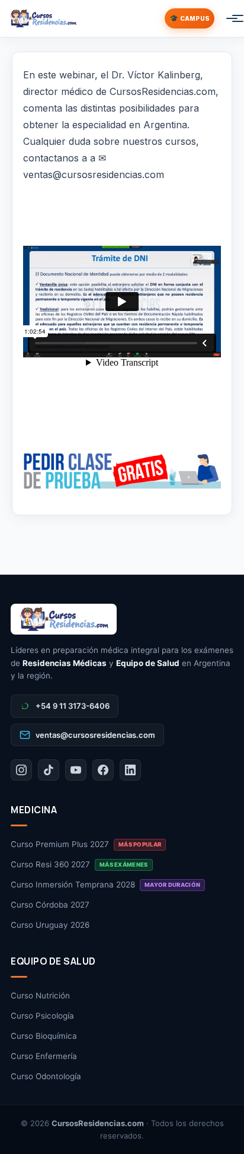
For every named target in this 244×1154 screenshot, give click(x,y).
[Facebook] (103, 770)
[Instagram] (21, 770)
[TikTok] (48, 770)
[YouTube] (75, 770)
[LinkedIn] (130, 770)
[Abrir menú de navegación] (226, 18)
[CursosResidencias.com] (122, 619)
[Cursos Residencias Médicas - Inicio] (42, 18)
